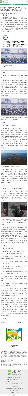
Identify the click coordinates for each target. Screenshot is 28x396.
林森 (6, 15)
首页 (1, 4)
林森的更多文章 (14, 346)
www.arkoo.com (8, 361)
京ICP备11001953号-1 (14, 392)
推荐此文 (20, 322)
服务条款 (5, 351)
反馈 (14, 394)
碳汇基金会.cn (15, 386)
